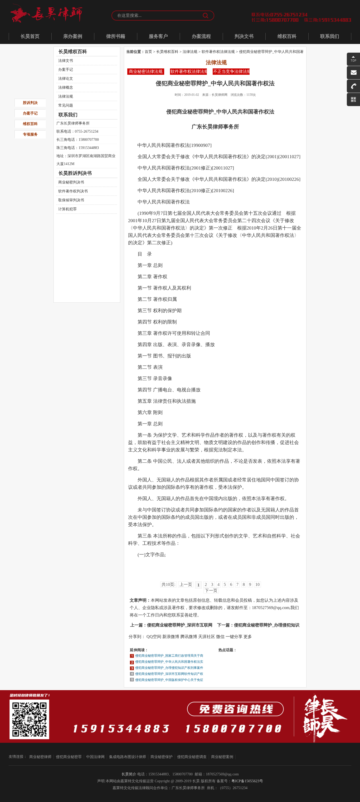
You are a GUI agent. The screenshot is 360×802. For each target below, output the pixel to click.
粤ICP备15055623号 (247, 781)
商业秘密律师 (40, 757)
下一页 (211, 590)
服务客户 (158, 36)
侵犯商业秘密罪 (69, 757)
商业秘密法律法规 (146, 71)
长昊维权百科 (167, 52)
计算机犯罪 (67, 209)
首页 (148, 52)
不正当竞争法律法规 (231, 71)
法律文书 (65, 61)
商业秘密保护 (161, 757)
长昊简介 (128, 774)
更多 (248, 636)
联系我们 (329, 36)
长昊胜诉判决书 (75, 173)
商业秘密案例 (222, 757)
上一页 (185, 584)
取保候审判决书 (71, 200)
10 (257, 584)
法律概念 (65, 87)
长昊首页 (30, 36)
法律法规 (190, 52)
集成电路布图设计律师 (127, 757)
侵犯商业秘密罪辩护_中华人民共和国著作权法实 (169, 662)
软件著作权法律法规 (218, 52)
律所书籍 (115, 36)
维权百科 (287, 36)
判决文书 (244, 36)
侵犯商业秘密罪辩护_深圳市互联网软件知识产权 (169, 674)
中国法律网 (95, 757)
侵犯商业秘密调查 (192, 757)
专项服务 (30, 134)
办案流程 (201, 36)
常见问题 (65, 105)
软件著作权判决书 (73, 191)
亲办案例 (72, 36)
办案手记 (65, 70)
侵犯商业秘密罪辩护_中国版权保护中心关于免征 (169, 680)
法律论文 (65, 79)
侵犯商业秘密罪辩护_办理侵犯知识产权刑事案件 (169, 668)
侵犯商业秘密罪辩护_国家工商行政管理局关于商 (169, 655)
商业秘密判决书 (71, 182)
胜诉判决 (30, 103)
